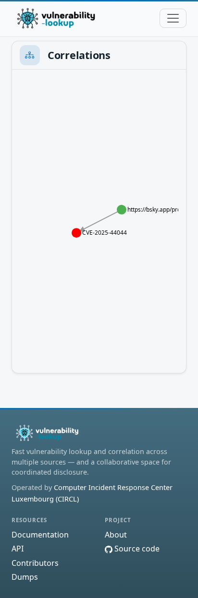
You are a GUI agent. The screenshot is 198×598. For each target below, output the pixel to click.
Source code (136, 548)
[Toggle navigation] (173, 18)
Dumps (25, 577)
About (116, 534)
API (18, 548)
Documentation (40, 534)
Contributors (35, 563)
